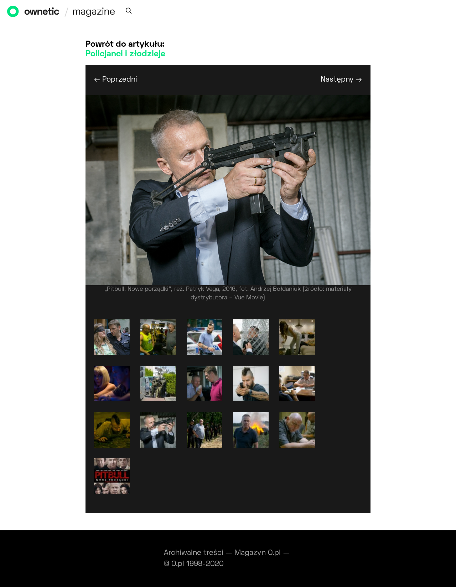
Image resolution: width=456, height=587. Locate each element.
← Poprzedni (115, 79)
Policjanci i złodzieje (125, 54)
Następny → (341, 79)
